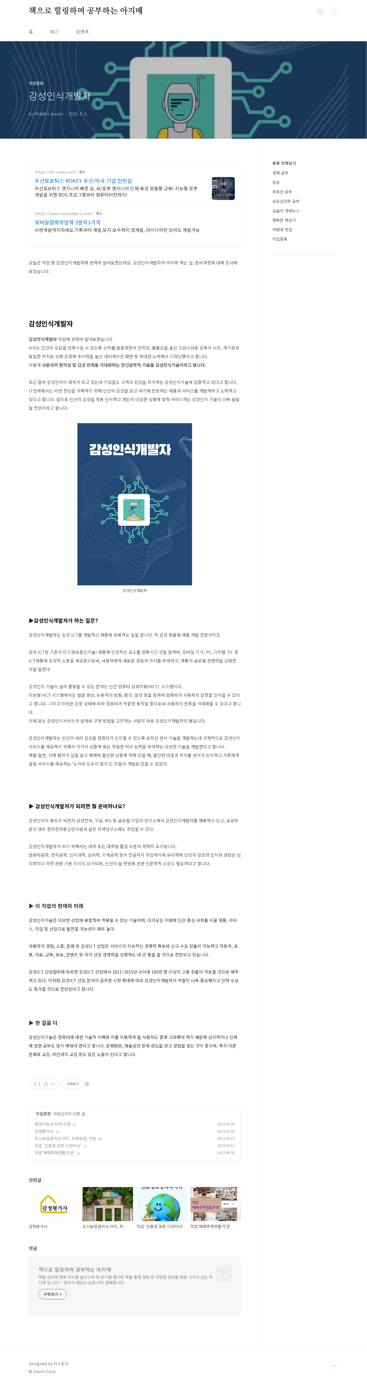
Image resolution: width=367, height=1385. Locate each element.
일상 (276, 182)
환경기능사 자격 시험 (53, 1124)
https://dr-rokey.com (55, 172)
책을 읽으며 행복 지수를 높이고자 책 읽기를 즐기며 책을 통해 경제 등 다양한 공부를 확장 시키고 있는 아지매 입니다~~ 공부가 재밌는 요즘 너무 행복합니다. (125, 1279)
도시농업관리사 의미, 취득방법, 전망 (65, 1138)
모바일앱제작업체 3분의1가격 (67, 222)
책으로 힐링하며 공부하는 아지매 (86, 11)
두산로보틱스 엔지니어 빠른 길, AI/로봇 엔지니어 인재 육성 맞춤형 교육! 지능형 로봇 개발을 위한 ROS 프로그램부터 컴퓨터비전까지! (116, 191)
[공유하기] (45, 1084)
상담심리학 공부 (286, 201)
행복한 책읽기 (284, 220)
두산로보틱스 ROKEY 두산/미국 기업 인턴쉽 (83, 180)
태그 (54, 31)
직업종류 (43, 1114)
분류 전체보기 (284, 163)
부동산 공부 (282, 192)
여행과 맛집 (282, 229)
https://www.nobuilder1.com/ (64, 213)
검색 (320, 11)
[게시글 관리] (52, 1084)
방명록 (82, 31)
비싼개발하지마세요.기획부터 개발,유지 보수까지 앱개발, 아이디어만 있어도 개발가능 (117, 229)
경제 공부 (280, 173)
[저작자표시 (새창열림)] (86, 1084)
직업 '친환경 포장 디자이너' (58, 1145)
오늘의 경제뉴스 (286, 210)
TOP (333, 1365)
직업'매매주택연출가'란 (54, 1153)
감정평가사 (44, 1131)
